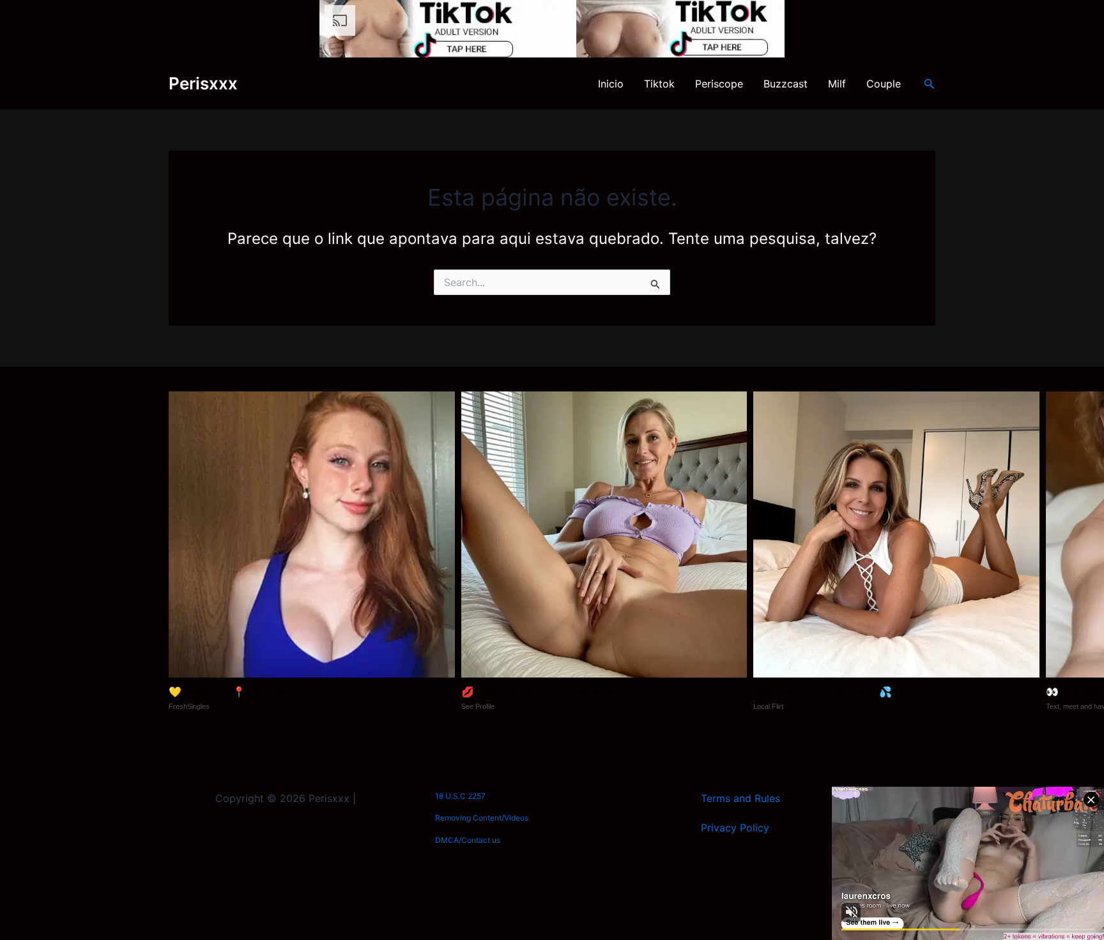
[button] (929, 84)
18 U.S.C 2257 (460, 796)
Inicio (611, 83)
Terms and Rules (740, 798)
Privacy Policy (735, 827)
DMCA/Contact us (467, 840)
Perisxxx (203, 83)
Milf (837, 83)
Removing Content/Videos (481, 817)
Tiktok (659, 83)
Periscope (719, 83)
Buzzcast (785, 83)
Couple (883, 83)
